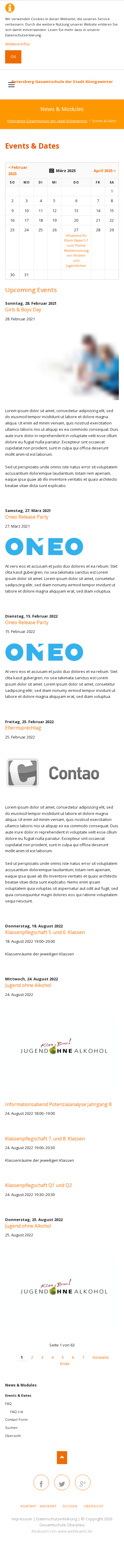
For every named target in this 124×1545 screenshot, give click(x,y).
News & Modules (21, 1385)
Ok (13, 56)
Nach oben (62, 1457)
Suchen (11, 1427)
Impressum (22, 1519)
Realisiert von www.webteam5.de (62, 1531)
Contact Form (16, 1419)
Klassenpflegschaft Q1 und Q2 (38, 1185)
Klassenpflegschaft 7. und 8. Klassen (45, 1138)
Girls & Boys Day (23, 309)
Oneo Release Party (26, 516)
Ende (65, 1363)
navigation (11, 85)
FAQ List (16, 1411)
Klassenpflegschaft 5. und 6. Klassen (45, 932)
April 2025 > (105, 170)
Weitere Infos (17, 44)
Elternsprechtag (23, 727)
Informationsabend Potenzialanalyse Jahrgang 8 (58, 1104)
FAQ (8, 1403)
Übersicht (13, 1435)
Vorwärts (100, 1357)
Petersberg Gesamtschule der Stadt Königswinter (62, 81)
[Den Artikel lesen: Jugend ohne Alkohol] (62, 1049)
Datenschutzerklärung (56, 1519)
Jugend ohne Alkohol (28, 985)
